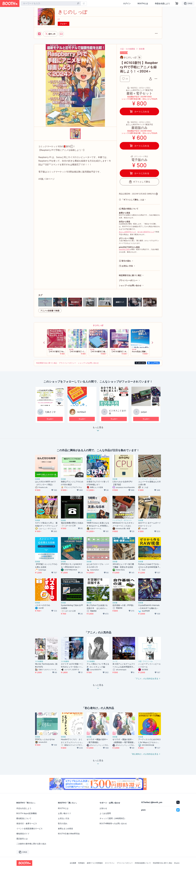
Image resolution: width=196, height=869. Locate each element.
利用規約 (81, 863)
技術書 (142, 49)
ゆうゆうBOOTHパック (145, 232)
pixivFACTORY (124, 249)
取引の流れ (126, 261)
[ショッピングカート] (176, 3)
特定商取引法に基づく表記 (130, 275)
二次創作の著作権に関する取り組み (31, 844)
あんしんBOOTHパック (127, 232)
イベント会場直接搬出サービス (29, 828)
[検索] (78, 3)
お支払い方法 (127, 266)
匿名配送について (23, 818)
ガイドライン (110, 863)
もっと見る (98, 427)
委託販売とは (22, 838)
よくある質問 (105, 813)
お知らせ (103, 808)
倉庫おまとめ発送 (65, 828)
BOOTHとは (143, 3)
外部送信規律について (143, 863)
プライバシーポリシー (128, 280)
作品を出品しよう (162, 3)
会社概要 (73, 863)
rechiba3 (81, 412)
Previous (44, 342)
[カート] (139, 57)
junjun (144, 412)
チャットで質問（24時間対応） (113, 818)
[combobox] (51, 3)
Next (152, 342)
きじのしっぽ (98, 325)
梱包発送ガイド (22, 833)
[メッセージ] (61, 33)
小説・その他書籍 (127, 49)
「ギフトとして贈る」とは (133, 199)
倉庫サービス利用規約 (95, 863)
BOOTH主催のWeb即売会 (69, 833)
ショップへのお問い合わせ (130, 285)
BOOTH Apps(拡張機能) (26, 813)
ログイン (127, 3)
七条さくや (50, 412)
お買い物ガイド (64, 813)
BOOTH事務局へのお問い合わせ (113, 823)
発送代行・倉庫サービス (26, 823)
